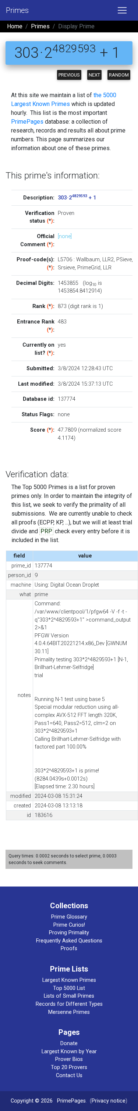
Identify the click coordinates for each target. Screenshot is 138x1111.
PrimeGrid (88, 268)
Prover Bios (69, 1059)
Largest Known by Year (69, 1051)
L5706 (65, 259)
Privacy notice (108, 1101)
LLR (107, 268)
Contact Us (69, 1075)
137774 (66, 399)
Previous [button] (69, 75)
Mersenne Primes (69, 1012)
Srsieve (66, 268)
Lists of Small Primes (69, 996)
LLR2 (108, 259)
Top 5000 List (69, 988)
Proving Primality (69, 933)
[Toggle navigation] (122, 10)
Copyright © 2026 (32, 1101)
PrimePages (27, 121)
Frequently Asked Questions (69, 941)
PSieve (124, 259)
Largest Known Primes (69, 980)
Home (14, 26)
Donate (69, 1043)
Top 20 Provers (69, 1067)
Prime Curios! (69, 925)
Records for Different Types (69, 1004)
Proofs (69, 948)
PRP (46, 531)
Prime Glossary (69, 917)
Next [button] (94, 75)
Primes (17, 10)
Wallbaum (88, 259)
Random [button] (119, 75)
